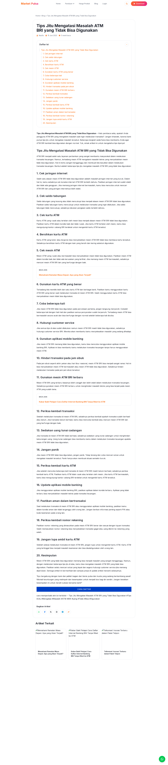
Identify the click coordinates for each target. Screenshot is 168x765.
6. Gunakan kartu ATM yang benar (58, 72)
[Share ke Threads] (56, 612)
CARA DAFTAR (84, 589)
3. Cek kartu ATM (50, 61)
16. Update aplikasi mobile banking (58, 108)
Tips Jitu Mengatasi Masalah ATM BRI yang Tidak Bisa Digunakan (69, 50)
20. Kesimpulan (49, 123)
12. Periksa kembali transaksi (55, 94)
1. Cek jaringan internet (53, 53)
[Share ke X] (50, 612)
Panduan (68, 4)
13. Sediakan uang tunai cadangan (57, 97)
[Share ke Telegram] (62, 612)
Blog (96, 4)
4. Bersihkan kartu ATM (53, 64)
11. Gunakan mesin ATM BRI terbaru (59, 90)
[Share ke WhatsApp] (39, 612)
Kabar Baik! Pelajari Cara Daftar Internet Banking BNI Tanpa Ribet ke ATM (72, 402)
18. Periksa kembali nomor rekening (58, 116)
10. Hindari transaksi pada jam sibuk (58, 86)
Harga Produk (84, 4)
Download (140, 4)
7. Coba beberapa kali (52, 75)
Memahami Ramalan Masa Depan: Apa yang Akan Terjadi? (65, 275)
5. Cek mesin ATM (51, 68)
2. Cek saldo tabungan (52, 57)
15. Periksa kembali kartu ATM (56, 105)
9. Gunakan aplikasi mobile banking (58, 83)
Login (105, 4)
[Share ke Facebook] (45, 612)
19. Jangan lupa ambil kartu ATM (57, 119)
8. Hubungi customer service (55, 79)
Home (58, 4)
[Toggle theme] (127, 3)
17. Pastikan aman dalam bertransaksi (59, 112)
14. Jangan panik (50, 101)
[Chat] (162, 759)
